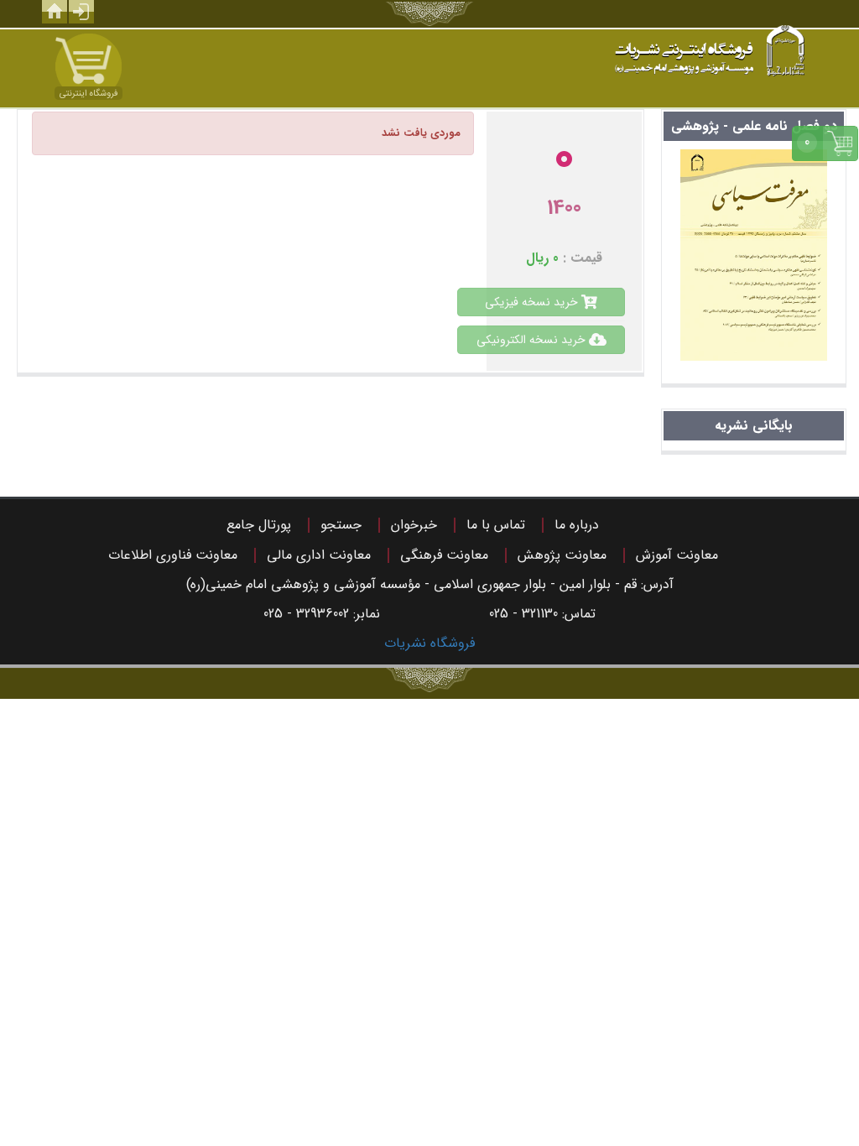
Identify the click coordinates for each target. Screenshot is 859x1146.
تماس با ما (495, 524)
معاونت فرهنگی (444, 554)
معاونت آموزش (677, 554)
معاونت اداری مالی (319, 554)
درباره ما (576, 524)
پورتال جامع (258, 524)
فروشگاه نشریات (429, 643)
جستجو (341, 524)
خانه (54, 11)
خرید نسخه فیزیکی (533, 302)
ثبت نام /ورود (81, 11)
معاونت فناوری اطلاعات (172, 554)
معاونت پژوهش (562, 554)
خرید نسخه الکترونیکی (532, 340)
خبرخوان (414, 524)
